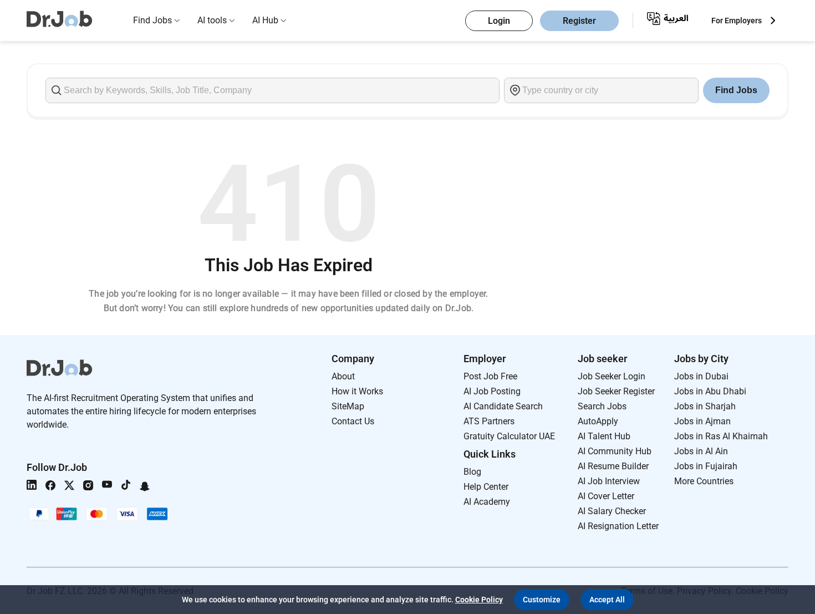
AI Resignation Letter (618, 526)
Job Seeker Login (611, 376)
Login (499, 21)
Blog (472, 471)
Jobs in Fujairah (705, 466)
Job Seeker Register (616, 391)
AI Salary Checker (612, 511)
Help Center (485, 486)
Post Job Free (490, 376)
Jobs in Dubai (701, 376)
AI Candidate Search (503, 406)
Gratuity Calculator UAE (509, 436)
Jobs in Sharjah (705, 406)
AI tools (212, 20)
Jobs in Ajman (702, 421)
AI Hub (265, 20)
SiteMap (348, 406)
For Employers (736, 20)
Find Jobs (152, 20)
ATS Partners (489, 421)
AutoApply (598, 421)
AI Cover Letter (606, 496)
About (343, 376)
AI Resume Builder (613, 466)
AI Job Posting (492, 391)
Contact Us (353, 421)
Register (579, 21)
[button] (541, 599)
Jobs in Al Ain (701, 451)
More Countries (703, 481)
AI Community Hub (614, 451)
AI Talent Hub (604, 436)
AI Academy (486, 501)
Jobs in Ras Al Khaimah (721, 436)
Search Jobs (602, 406)
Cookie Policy (479, 599)
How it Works (357, 391)
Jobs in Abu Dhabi (710, 391)
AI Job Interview (609, 481)
